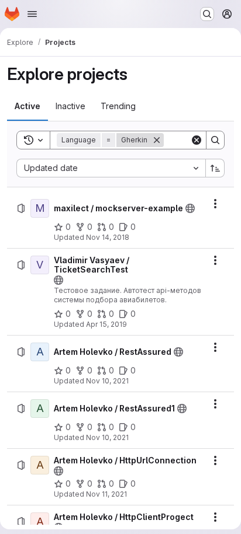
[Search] (215, 140)
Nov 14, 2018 (107, 237)
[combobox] (110, 168)
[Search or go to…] (207, 14)
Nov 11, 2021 (106, 494)
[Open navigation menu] (32, 14)
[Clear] (197, 140)
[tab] (27, 106)
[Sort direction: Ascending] (215, 168)
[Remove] (157, 140)
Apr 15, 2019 (106, 324)
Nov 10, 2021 (107, 380)
